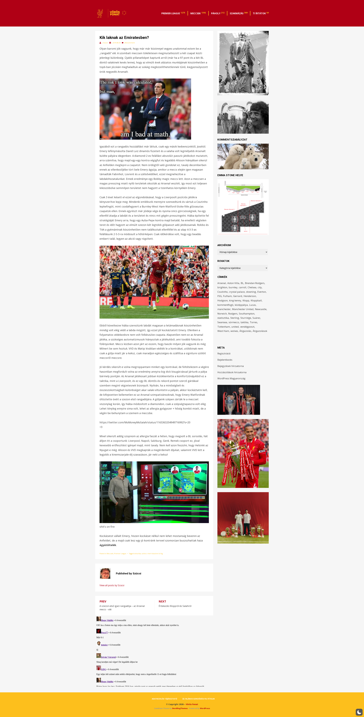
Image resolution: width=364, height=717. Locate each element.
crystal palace (237, 291)
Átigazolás (245, 331)
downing (251, 291)
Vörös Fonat (192, 704)
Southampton (246, 313)
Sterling (234, 317)
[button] (359, 712)
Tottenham (223, 326)
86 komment (130, 43)
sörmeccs (234, 322)
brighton (222, 287)
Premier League (173, 13)
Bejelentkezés (224, 359)
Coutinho (222, 291)
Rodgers (232, 313)
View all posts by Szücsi (112, 585)
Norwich (222, 313)
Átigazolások (260, 331)
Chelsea (252, 287)
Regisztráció (223, 353)
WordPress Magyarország (231, 378)
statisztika (223, 317)
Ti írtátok (261, 13)
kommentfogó (225, 304)
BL (242, 283)
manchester (224, 309)
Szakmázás (239, 13)
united (235, 326)
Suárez (256, 317)
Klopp (246, 300)
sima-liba (137, 554)
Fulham (227, 296)
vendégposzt (247, 326)
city (260, 287)
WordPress (205, 708)
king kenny (235, 300)
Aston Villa (233, 283)
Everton (261, 291)
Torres (253, 322)
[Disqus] (154, 651)
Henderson (250, 296)
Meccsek (198, 13)
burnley (233, 287)
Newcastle (260, 309)
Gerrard (237, 296)
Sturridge (245, 317)
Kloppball (256, 300)
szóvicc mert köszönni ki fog (152, 554)
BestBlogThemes (180, 708)
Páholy (218, 13)
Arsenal (221, 283)
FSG (219, 296)
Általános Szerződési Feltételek (198, 699)
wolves (234, 331)
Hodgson (222, 300)
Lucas (252, 304)
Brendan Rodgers (254, 283)
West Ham (223, 331)
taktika (244, 322)
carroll (242, 287)
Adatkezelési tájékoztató (164, 699)
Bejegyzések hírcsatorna (230, 366)
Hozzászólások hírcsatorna (231, 372)
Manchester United (243, 309)
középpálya (241, 304)
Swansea (222, 322)
